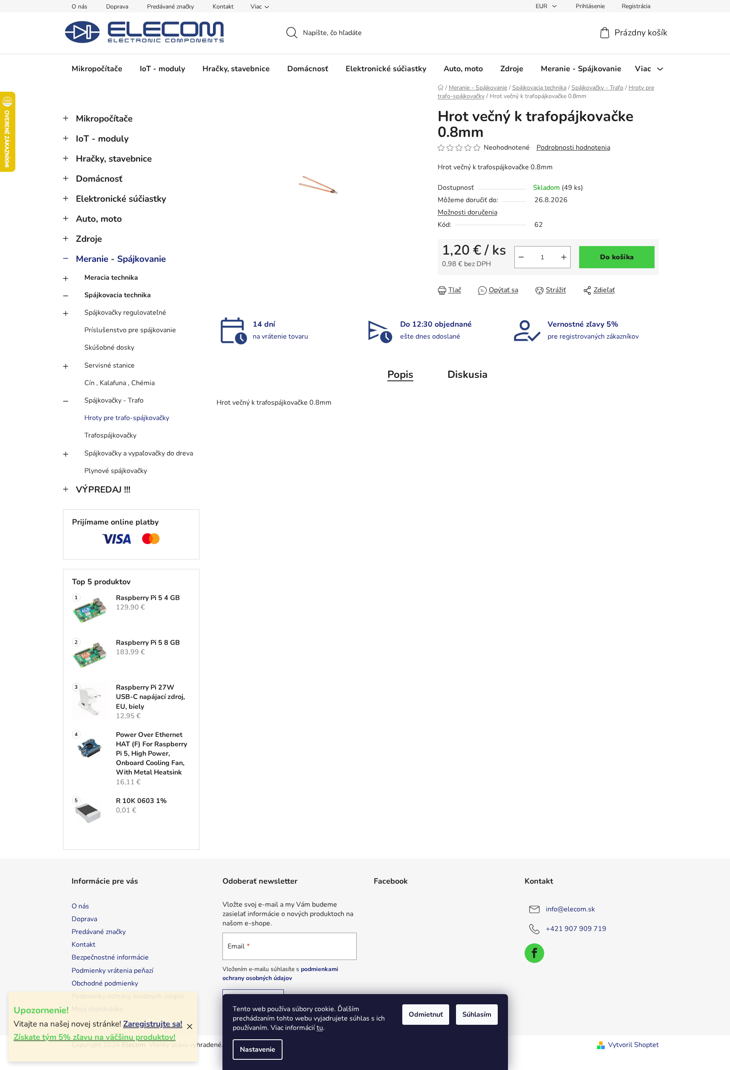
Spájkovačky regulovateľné (125, 312)
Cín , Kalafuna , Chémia (119, 383)
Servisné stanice (109, 365)
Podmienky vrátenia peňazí (112, 970)
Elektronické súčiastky (121, 199)
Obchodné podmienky (105, 983)
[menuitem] (97, 68)
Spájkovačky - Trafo (114, 400)
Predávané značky (170, 7)
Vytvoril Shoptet (633, 1045)
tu (320, 1027)
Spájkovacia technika (117, 295)
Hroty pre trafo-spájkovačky (126, 418)
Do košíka (617, 257)
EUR (542, 6)
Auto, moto (99, 219)
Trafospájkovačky (110, 435)
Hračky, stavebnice (114, 159)
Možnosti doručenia (467, 212)
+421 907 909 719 (576, 929)
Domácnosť (99, 179)
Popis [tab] (400, 374)
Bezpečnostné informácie (110, 957)
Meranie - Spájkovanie (121, 259)
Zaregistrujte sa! (152, 1023)
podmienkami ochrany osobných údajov (280, 973)
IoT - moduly (102, 139)
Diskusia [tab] (467, 374)
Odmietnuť (426, 1014)
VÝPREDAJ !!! (103, 490)
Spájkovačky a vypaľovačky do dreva (138, 453)
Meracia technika (111, 277)
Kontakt (223, 7)
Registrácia (636, 6)
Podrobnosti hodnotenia (573, 147)
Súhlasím (476, 1014)
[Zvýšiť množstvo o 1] (563, 257)
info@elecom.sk (570, 909)
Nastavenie (257, 1049)
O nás (79, 7)
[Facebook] (534, 953)
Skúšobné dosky (109, 347)
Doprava (117, 7)
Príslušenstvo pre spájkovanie (130, 330)
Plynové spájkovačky (115, 471)
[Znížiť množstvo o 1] (521, 257)
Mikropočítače (104, 119)
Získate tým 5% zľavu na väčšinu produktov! (95, 1037)
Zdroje (89, 239)
